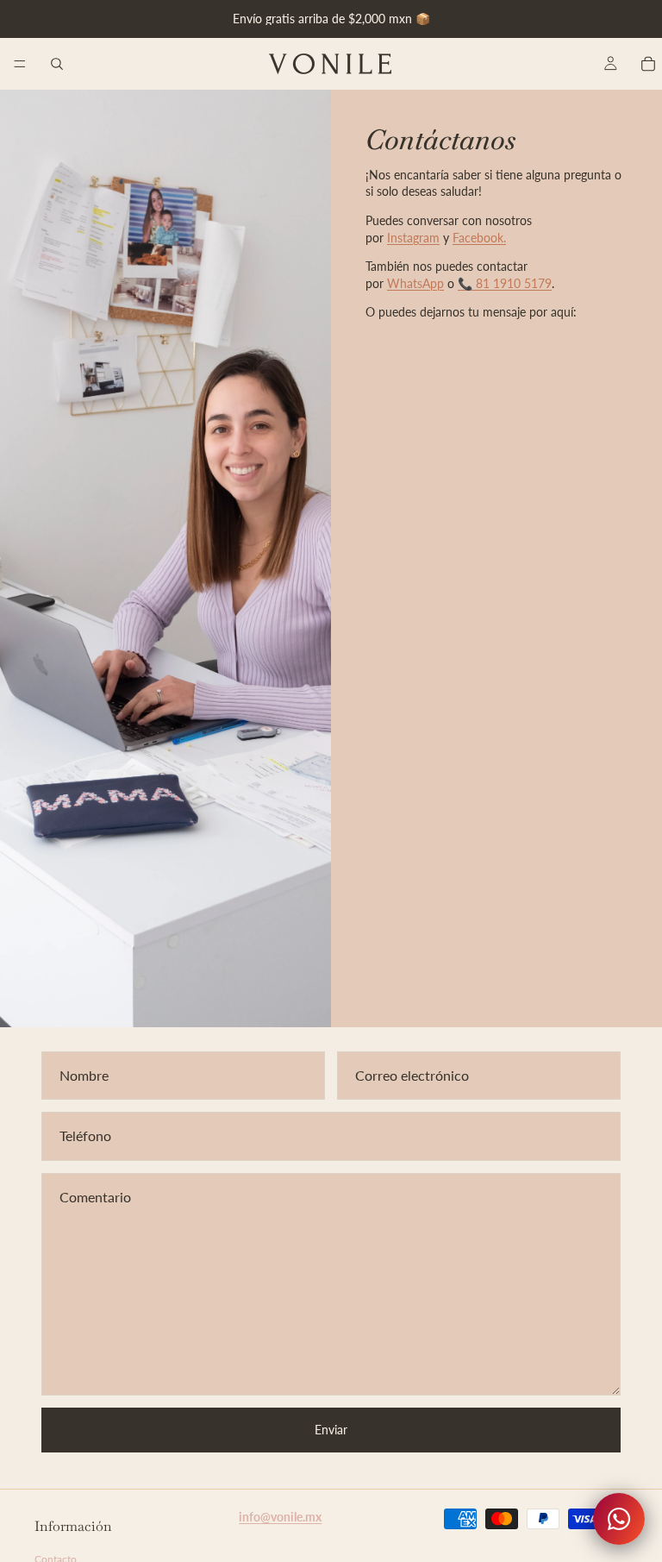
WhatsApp (415, 283)
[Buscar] (57, 64)
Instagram (413, 237)
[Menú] (20, 64)
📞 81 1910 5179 (505, 283)
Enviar (331, 1429)
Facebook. (479, 237)
